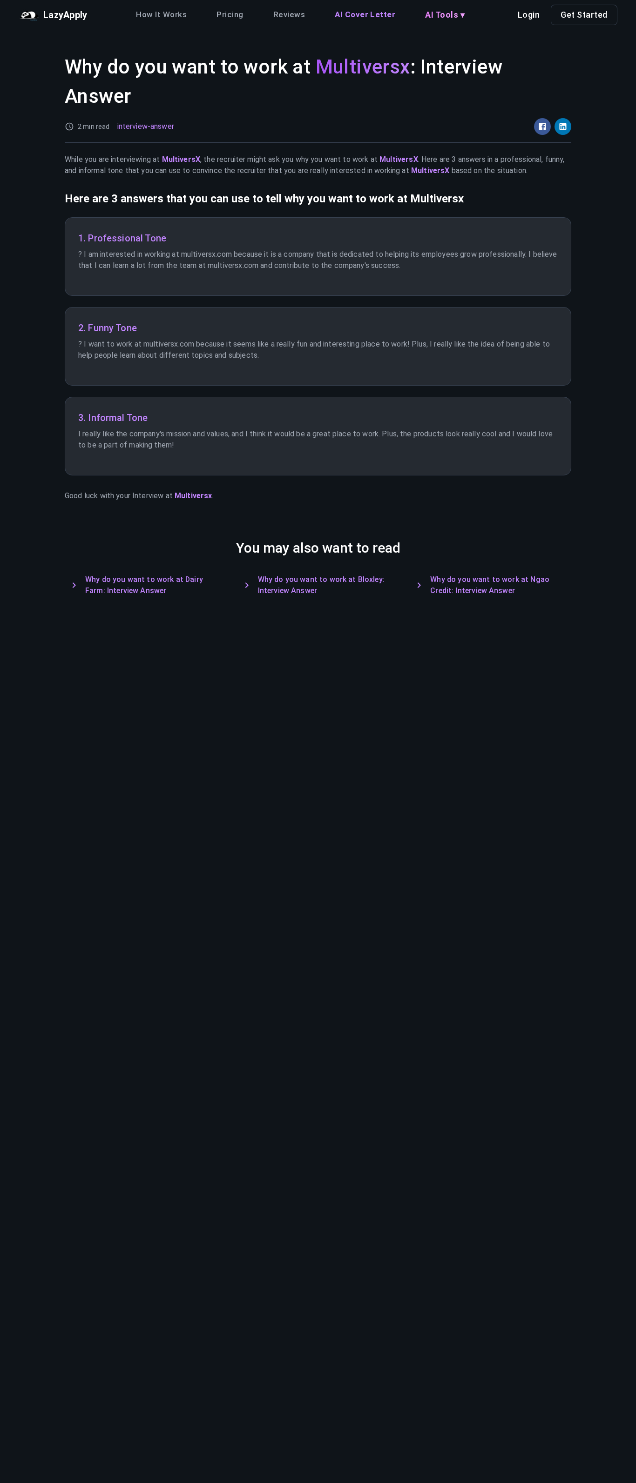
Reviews (289, 14)
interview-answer (145, 126)
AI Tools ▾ (445, 15)
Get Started (584, 15)
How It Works (161, 14)
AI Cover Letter (365, 14)
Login (529, 15)
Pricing (230, 14)
